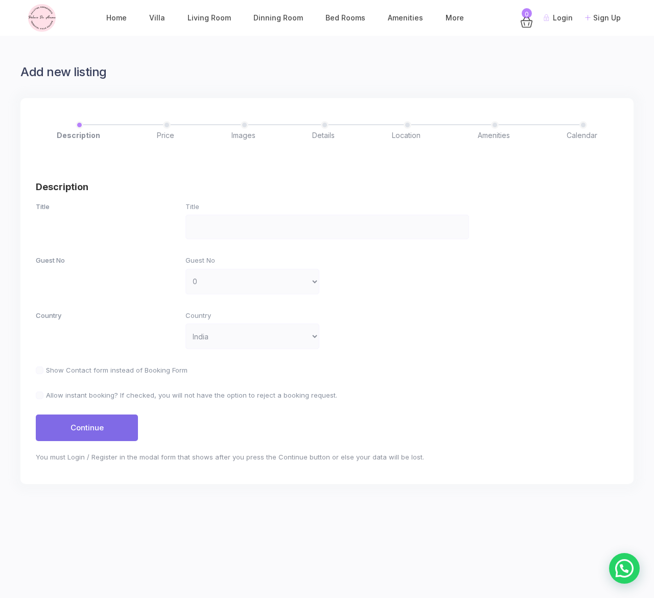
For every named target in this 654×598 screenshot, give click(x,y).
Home (116, 17)
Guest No (50, 260)
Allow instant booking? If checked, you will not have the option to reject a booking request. (191, 395)
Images (243, 135)
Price (165, 135)
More (455, 17)
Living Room (209, 17)
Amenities (405, 17)
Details (323, 135)
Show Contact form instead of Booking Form (117, 370)
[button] (624, 568)
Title (43, 206)
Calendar (582, 135)
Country (48, 315)
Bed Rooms (345, 17)
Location (406, 135)
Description (78, 135)
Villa (157, 17)
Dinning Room (278, 17)
